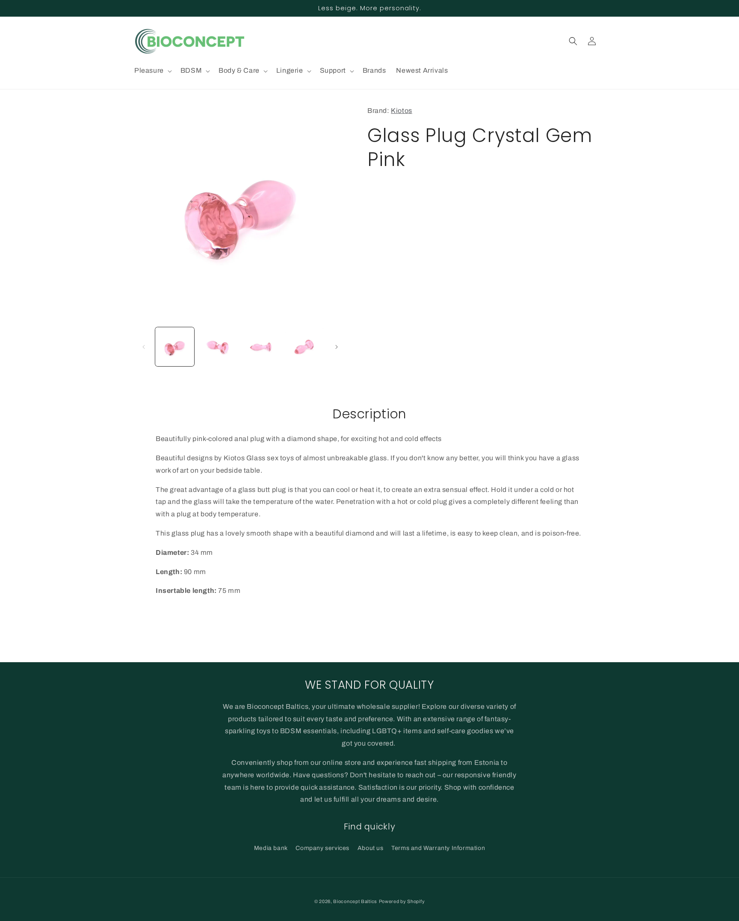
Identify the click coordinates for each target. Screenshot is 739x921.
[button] (152, 70)
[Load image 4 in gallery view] (304, 346)
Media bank (271, 848)
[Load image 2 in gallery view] (217, 346)
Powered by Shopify (402, 901)
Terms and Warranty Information (438, 848)
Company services (322, 848)
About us (371, 848)
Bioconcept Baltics (355, 901)
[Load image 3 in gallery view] (261, 346)
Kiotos (401, 110)
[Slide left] (143, 347)
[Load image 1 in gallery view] (174, 346)
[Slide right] (336, 347)
